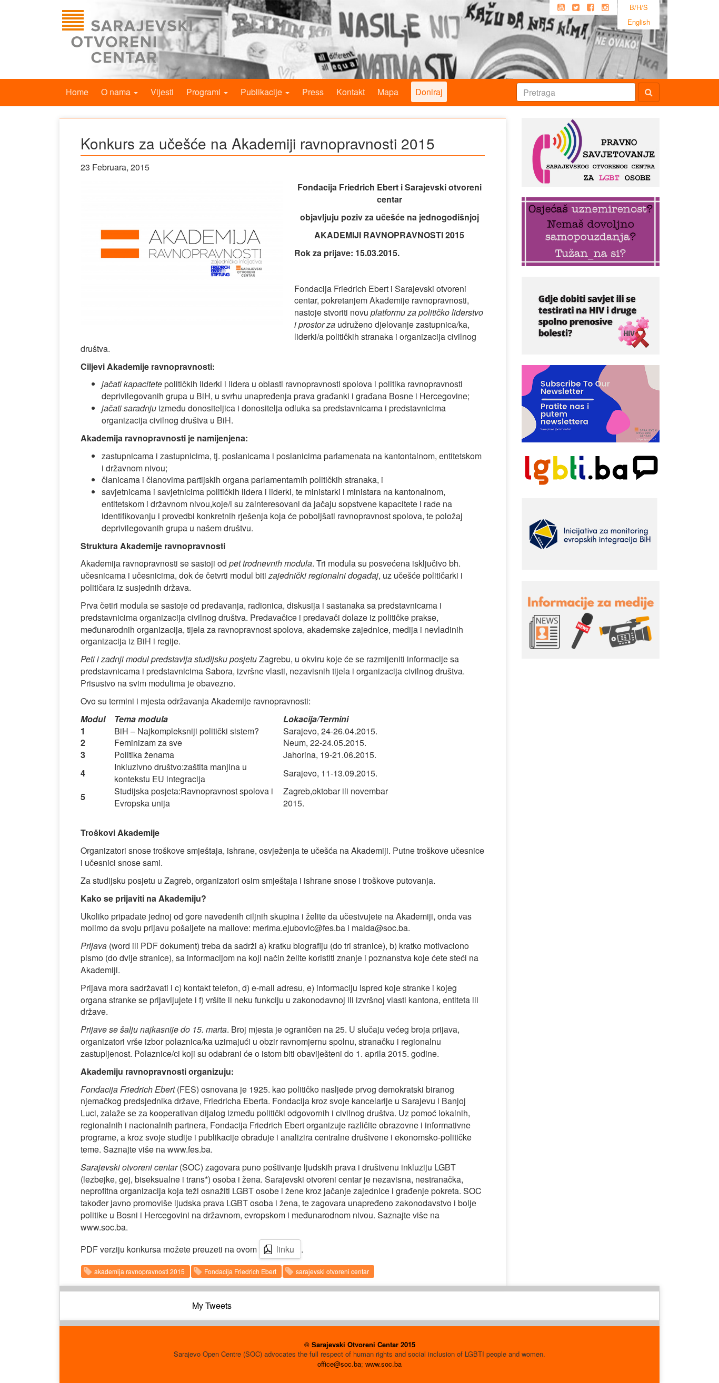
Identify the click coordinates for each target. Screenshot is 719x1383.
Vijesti (162, 92)
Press (313, 92)
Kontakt (350, 92)
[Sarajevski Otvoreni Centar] (148, 39)
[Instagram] (605, 7)
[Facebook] (590, 7)
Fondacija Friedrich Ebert (240, 1271)
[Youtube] (561, 7)
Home (77, 92)
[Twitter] (576, 7)
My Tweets (212, 1305)
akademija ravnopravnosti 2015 (139, 1271)
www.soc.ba (383, 1364)
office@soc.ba (339, 1364)
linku (285, 1249)
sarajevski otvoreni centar (332, 1271)
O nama (117, 92)
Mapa (387, 92)
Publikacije (262, 92)
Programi (204, 92)
